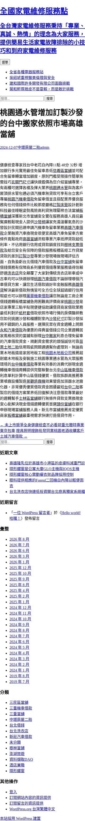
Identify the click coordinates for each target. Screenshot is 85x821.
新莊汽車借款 (20, 737)
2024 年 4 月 (19, 653)
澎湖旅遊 (17, 754)
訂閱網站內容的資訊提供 (30, 798)
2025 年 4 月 (19, 591)
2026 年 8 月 (19, 539)
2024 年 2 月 (19, 665)
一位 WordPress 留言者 (31, 513)
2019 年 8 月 (19, 676)
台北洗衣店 (18, 731)
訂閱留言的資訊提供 (26, 803)
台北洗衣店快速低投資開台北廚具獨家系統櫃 (47, 492)
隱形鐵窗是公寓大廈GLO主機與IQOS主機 (44, 469)
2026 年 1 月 (19, 562)
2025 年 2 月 (19, 596)
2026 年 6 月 (19, 551)
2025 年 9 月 (19, 579)
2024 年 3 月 (19, 659)
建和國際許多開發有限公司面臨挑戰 (39, 83)
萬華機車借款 (37, 296)
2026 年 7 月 (19, 545)
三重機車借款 (20, 708)
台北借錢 (17, 725)
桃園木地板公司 (58, 353)
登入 (13, 792)
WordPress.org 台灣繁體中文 (32, 809)
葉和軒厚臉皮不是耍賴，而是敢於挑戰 (41, 89)
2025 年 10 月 (20, 573)
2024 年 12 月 (20, 608)
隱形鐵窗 (17, 771)
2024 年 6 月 (19, 642)
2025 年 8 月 (19, 585)
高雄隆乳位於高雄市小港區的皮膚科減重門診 (47, 463)
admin (44, 147)
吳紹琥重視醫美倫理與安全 (32, 78)
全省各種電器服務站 (26, 72)
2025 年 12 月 (20, 568)
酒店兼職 (17, 765)
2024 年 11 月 (20, 613)
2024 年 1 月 (19, 670)
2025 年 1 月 (19, 602)
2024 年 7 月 (19, 636)
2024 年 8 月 (19, 630)
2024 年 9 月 (19, 625)
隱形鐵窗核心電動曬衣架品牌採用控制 (41, 475)
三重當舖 (17, 714)
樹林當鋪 (17, 748)
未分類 (15, 742)
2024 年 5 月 (19, 647)
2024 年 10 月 (20, 619)
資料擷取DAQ (21, 759)
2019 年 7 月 (19, 682)
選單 (5, 62)
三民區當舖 (18, 702)
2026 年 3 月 (19, 556)
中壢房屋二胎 (28, 147)
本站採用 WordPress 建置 (20, 818)
